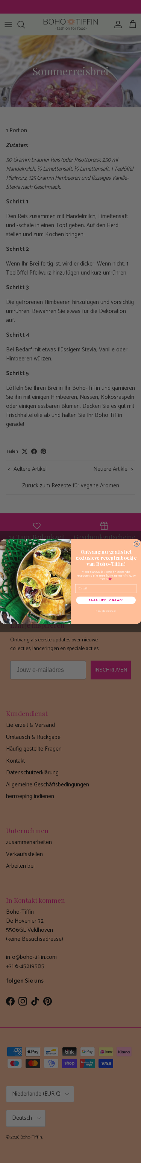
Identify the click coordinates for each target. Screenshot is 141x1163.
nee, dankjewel (106, 610)
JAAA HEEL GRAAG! (106, 600)
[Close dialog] (136, 543)
